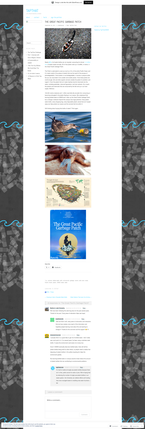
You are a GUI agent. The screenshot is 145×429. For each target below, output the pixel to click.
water (66, 282)
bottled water (56, 280)
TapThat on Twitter (100, 26)
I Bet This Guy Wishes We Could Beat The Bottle (34, 68)
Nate (68, 25)
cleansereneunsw (55, 335)
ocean (86, 280)
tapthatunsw (61, 25)
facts (45, 17)
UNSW (58, 282)
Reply (84, 308)
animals (50, 280)
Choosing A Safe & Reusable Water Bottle (56, 297)
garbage (72, 280)
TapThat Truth (73, 25)
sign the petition (56, 17)
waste (62, 282)
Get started (88, 2)
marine (76, 280)
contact (36, 17)
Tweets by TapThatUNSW (101, 30)
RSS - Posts (50, 292)
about (28, 17)
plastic (54, 282)
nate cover (81, 280)
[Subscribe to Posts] (45, 292)
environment (66, 280)
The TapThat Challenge (34, 52)
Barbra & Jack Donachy (57, 308)
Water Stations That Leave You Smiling (80, 297)
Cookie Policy (39, 426)
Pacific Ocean (48, 282)
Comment (84, 414)
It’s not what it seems (34, 73)
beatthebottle (59, 319)
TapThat (32, 10)
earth (61, 280)
